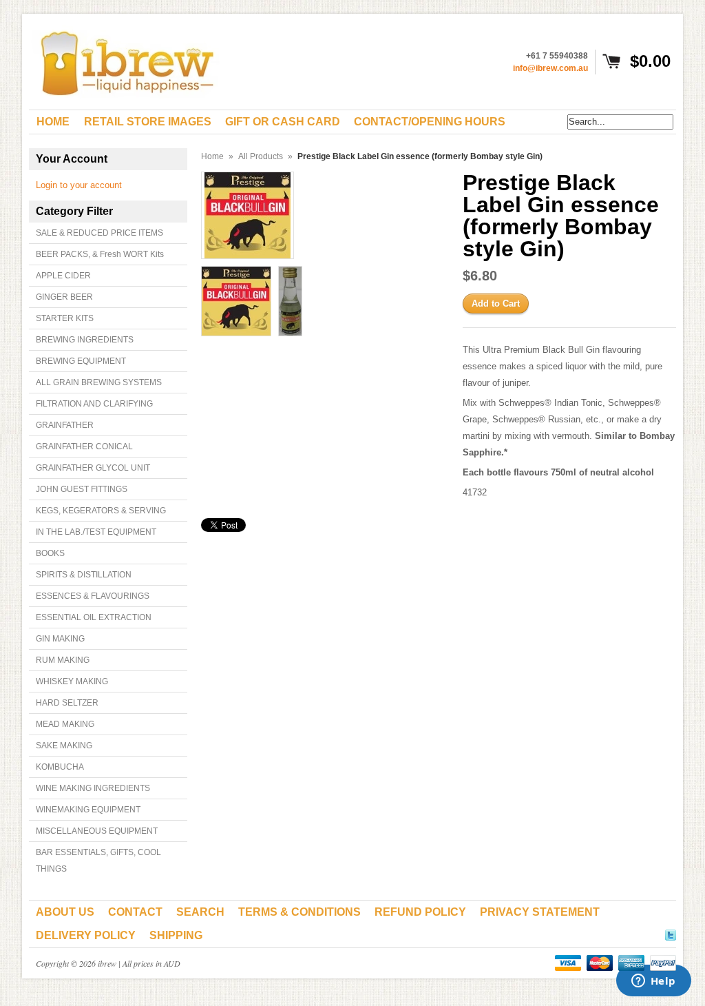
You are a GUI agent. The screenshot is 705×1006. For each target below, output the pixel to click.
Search (200, 912)
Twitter (670, 933)
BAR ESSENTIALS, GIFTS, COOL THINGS (98, 861)
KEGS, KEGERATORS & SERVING (101, 510)
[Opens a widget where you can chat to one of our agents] (653, 982)
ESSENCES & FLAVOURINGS (92, 596)
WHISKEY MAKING (72, 681)
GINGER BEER (64, 297)
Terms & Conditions (299, 912)
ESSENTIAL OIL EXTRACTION (93, 617)
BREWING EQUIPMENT (81, 361)
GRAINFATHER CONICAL (84, 446)
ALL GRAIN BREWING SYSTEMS (99, 382)
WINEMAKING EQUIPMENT (88, 809)
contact (135, 912)
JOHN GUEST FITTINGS (81, 489)
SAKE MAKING (64, 745)
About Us (65, 912)
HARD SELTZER (67, 703)
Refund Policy (420, 912)
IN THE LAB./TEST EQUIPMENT (96, 532)
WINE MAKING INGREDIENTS (93, 788)
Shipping (175, 935)
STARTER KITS (65, 318)
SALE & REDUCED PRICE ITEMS (99, 233)
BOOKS (50, 553)
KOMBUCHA (60, 767)
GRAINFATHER (65, 425)
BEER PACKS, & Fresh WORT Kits (100, 254)
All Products (260, 156)
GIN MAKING (60, 639)
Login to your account (79, 185)
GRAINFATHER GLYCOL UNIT (93, 468)
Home (212, 156)
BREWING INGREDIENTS (85, 340)
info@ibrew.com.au (550, 68)
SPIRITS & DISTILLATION (83, 574)
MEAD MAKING (65, 724)
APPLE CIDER (63, 275)
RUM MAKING (63, 660)
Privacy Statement (540, 912)
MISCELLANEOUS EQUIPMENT (97, 831)
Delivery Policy (86, 935)
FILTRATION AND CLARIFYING (94, 404)
